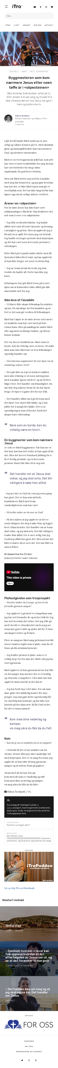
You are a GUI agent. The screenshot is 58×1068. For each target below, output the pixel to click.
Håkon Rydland (22, 116)
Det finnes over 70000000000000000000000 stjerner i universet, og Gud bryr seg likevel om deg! (29, 838)
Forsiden (29, 1041)
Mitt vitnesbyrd (39, 71)
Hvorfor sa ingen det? (18, 825)
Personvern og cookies (29, 1052)
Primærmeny (6, 6)
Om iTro (29, 1046)
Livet (17, 25)
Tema (8, 25)
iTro (17, 6)
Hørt (24, 71)
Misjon (37, 25)
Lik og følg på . (19, 888)
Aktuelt (49, 25)
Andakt (27, 25)
